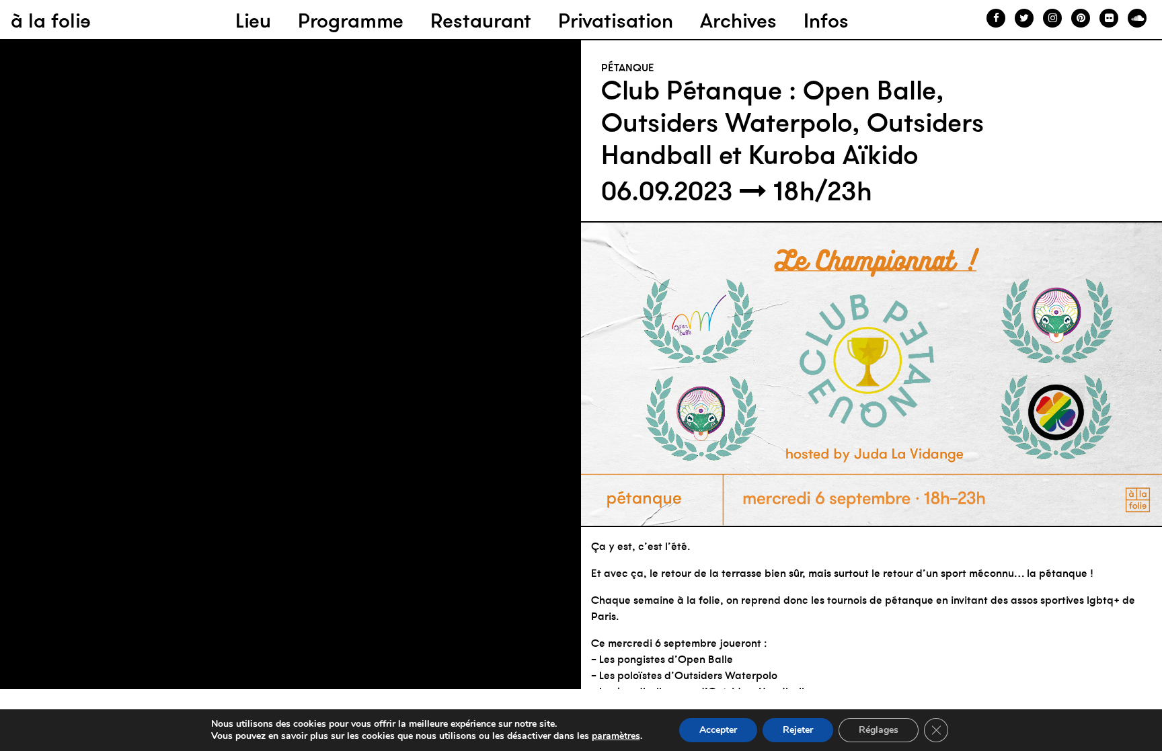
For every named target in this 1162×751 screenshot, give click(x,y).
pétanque (627, 67)
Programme (350, 20)
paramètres (616, 736)
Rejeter (798, 729)
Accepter (718, 729)
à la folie (51, 20)
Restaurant (480, 20)
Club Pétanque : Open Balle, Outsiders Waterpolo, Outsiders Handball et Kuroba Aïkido (792, 122)
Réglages (878, 729)
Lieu (253, 20)
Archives (738, 20)
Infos (826, 20)
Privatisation (615, 20)
